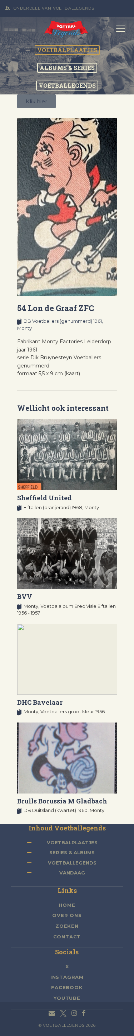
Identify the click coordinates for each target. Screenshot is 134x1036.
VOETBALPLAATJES (67, 50)
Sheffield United (44, 498)
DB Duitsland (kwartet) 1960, (57, 810)
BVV (24, 596)
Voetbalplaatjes (72, 842)
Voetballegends (72, 863)
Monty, (32, 606)
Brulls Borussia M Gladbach (62, 801)
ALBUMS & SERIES (67, 68)
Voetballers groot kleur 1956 (72, 711)
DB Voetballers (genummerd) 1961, (63, 321)
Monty (24, 328)
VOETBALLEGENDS (67, 85)
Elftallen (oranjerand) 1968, (54, 507)
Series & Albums (72, 852)
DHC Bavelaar (40, 702)
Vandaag (72, 873)
